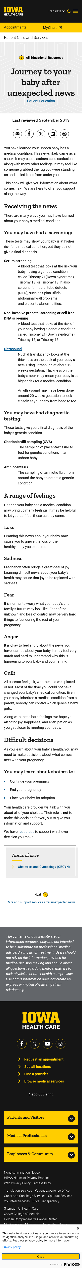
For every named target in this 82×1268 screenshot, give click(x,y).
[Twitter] (35, 1044)
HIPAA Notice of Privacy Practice (26, 1178)
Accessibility (42, 1183)
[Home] (16, 11)
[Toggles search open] (70, 11)
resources (26, 831)
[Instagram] (60, 1044)
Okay (40, 1256)
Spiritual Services (60, 1196)
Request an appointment (43, 1059)
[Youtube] (48, 1044)
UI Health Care (28, 1208)
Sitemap (10, 1208)
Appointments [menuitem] (15, 27)
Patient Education (41, 101)
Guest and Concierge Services (24, 1196)
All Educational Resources (44, 58)
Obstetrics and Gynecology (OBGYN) (44, 867)
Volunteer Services (17, 1201)
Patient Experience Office (52, 1190)
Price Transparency (45, 1201)
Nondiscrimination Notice (22, 1172)
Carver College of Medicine (22, 1214)
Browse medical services (44, 1081)
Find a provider (36, 1074)
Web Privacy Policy (17, 1183)
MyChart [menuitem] (50, 28)
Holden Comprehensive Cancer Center (30, 1219)
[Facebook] (22, 1044)
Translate (54, 11)
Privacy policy (11, 1247)
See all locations (37, 1066)
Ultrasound (13, 349)
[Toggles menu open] (75, 11)
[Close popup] (78, 1228)
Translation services (18, 1190)
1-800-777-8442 (41, 1094)
